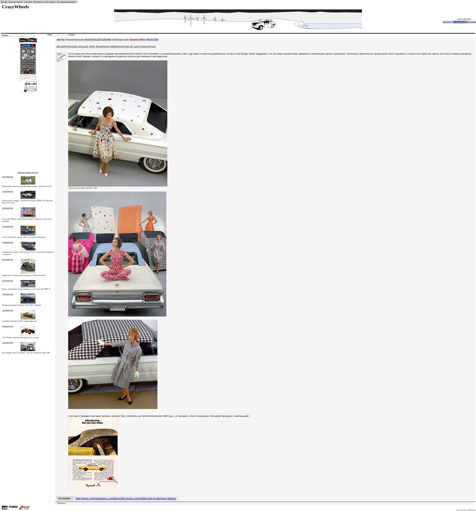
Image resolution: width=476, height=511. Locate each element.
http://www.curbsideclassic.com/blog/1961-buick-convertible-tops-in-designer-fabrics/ (126, 498)
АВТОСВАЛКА (464, 19)
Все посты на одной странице (44, 2)
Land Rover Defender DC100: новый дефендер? (19, 321)
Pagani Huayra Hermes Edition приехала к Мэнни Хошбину (24, 275)
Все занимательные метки (66, 2)
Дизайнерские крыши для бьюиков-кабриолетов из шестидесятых (106, 46)
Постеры (4, 2)
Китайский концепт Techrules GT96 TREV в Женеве (21, 305)
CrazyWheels (15, 6)
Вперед (23, 40)
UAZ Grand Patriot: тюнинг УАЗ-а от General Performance (23, 237)
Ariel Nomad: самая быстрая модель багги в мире (20, 337)
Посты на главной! (16, 2)
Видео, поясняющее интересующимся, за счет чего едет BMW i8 (26, 289)
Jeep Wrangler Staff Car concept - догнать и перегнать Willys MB (26, 353)
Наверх (30, 40)
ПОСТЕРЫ (471, 22)
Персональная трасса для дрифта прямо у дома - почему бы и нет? (27, 186)
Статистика (28, 2)
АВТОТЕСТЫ (449, 22)
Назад (33, 40)
